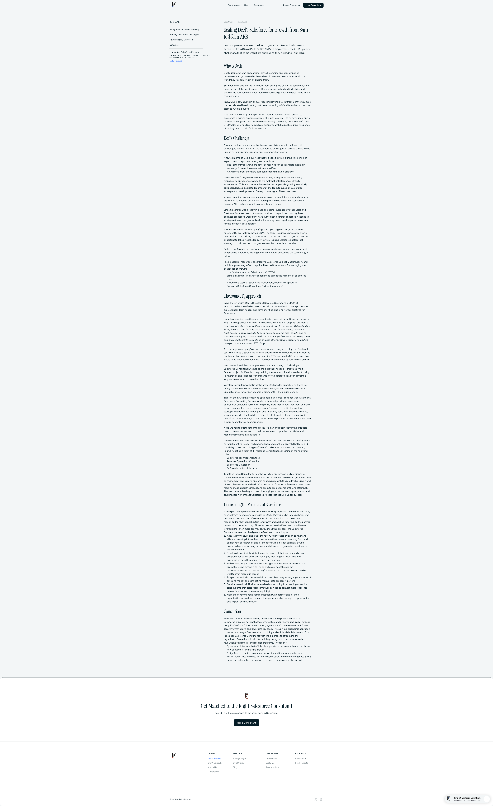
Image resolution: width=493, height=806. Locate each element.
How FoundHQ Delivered (181, 39)
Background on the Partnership (184, 29)
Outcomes (174, 45)
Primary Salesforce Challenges (184, 34)
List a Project (175, 61)
